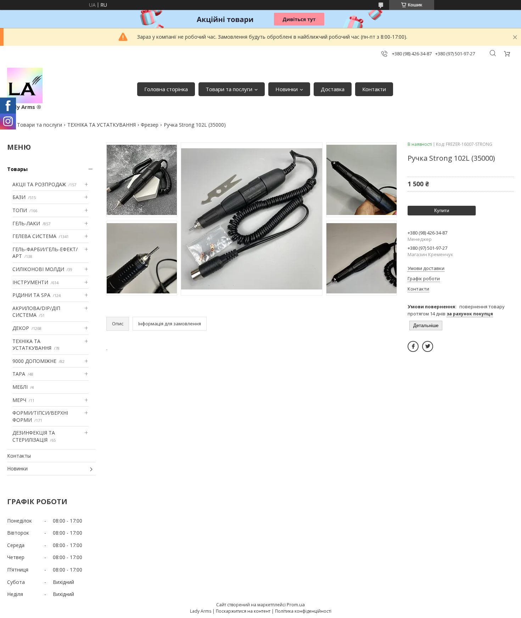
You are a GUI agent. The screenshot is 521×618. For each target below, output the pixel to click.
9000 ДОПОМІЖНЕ (34, 361)
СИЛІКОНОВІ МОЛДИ (38, 269)
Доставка (332, 89)
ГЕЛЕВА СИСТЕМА (34, 236)
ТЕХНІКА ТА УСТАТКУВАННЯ (101, 124)
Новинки (286, 89)
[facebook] (413, 346)
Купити (441, 210)
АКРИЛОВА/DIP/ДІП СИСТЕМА (36, 312)
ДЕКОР (20, 328)
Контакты (19, 455)
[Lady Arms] (25, 85)
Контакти (374, 89)
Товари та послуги (229, 89)
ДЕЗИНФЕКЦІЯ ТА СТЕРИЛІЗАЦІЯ (33, 436)
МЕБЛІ (20, 387)
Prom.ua (296, 604)
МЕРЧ (19, 400)
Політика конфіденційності (303, 611)
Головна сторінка (166, 89)
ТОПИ (19, 210)
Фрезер (149, 124)
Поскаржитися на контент (243, 611)
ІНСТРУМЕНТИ (30, 282)
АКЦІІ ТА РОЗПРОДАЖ (39, 184)
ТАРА (18, 373)
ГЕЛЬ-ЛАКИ (26, 223)
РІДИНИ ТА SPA (31, 295)
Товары (17, 169)
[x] (427, 346)
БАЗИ (19, 197)
